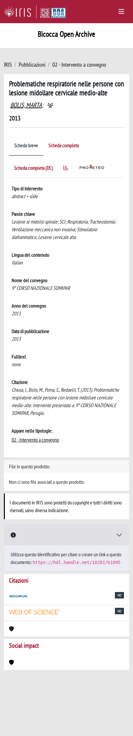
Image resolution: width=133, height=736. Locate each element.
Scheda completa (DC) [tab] (33, 168)
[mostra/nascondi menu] (121, 11)
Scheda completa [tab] (63, 145)
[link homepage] (20, 11)
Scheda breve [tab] (26, 145)
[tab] (66, 169)
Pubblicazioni (32, 64)
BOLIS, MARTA (26, 105)
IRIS (8, 64)
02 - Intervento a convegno (79, 64)
